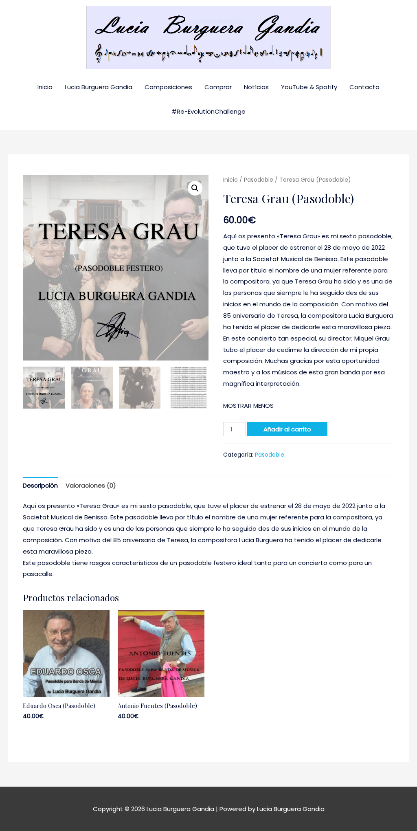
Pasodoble (258, 180)
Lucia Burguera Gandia (98, 87)
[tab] (40, 486)
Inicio (45, 87)
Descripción (40, 485)
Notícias (256, 87)
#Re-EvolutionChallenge (208, 111)
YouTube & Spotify (309, 87)
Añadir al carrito (287, 429)
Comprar (218, 87)
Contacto (364, 87)
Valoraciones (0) (91, 485)
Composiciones (168, 87)
